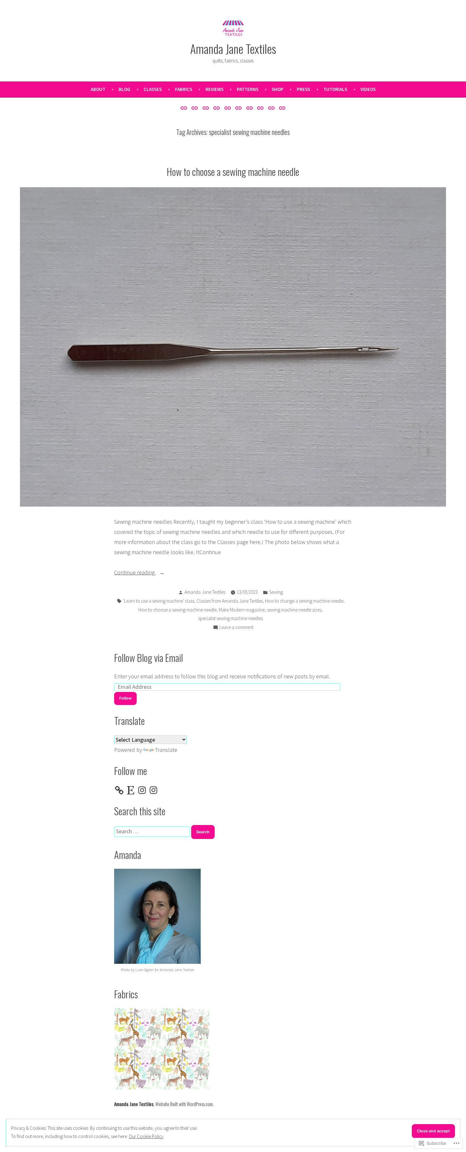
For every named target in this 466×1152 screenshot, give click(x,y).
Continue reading (135, 573)
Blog (124, 89)
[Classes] (205, 108)
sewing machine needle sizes (294, 610)
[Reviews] (227, 108)
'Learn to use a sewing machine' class (158, 601)
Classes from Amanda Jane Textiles (230, 601)
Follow (125, 698)
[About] (184, 108)
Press (303, 89)
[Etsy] (131, 790)
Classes (153, 89)
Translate (166, 749)
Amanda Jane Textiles (233, 48)
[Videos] (281, 108)
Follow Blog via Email (148, 657)
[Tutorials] (271, 108)
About (98, 89)
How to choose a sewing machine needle (233, 171)
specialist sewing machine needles (230, 618)
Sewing (276, 592)
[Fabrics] (216, 108)
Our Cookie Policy (146, 1136)
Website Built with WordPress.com (184, 1103)
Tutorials (335, 89)
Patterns (247, 89)
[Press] (260, 108)
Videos (368, 89)
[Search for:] (152, 831)
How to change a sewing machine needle (304, 601)
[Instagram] (142, 790)
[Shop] (249, 108)
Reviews (214, 89)
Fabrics (183, 89)
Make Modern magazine (242, 610)
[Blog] (194, 108)
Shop (277, 89)
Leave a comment (236, 628)
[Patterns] (238, 108)
